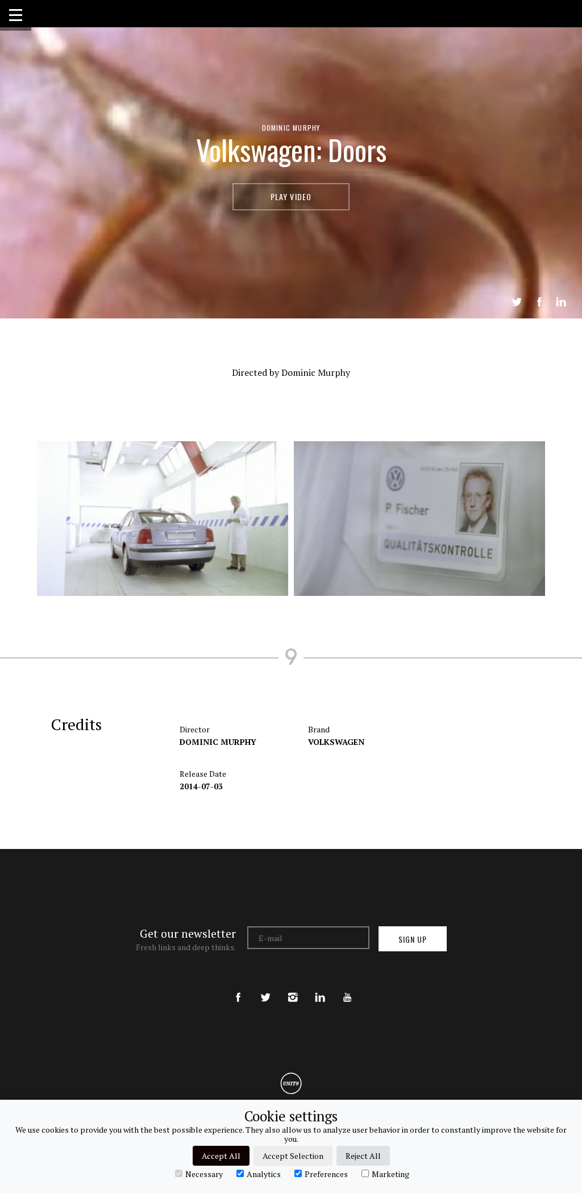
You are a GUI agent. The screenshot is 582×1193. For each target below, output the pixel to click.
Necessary (204, 1174)
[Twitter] (265, 987)
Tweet (516, 302)
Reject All (363, 1155)
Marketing (390, 1174)
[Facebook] (238, 987)
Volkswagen (336, 741)
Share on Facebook (539, 302)
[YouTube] (347, 987)
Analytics (264, 1174)
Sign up (412, 939)
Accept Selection (293, 1155)
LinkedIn (561, 302)
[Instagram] (292, 987)
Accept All (221, 1155)
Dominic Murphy (291, 127)
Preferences (326, 1174)
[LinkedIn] (320, 987)
